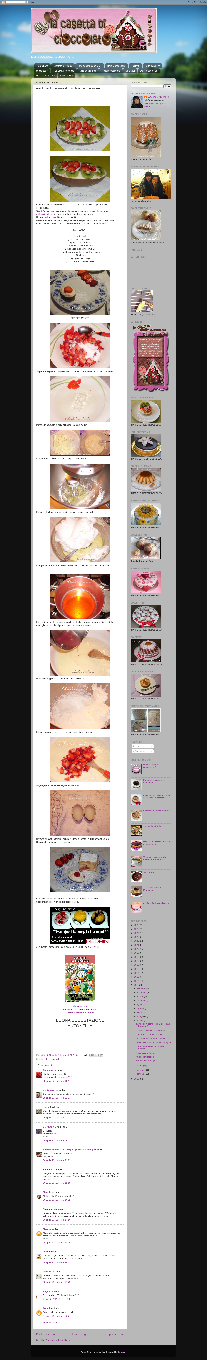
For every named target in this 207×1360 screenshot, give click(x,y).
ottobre (140, 996)
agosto (140, 1004)
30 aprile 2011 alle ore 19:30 (56, 1242)
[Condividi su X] (96, 1055)
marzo (140, 1066)
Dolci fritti (135, 66)
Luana (46, 1107)
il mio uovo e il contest (146, 1053)
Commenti (139, 751)
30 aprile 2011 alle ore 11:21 (56, 1160)
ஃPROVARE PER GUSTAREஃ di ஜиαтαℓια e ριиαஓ (68, 1150)
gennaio (141, 1074)
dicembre (141, 988)
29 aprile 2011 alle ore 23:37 (56, 1118)
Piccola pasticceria (111, 70)
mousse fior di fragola (146, 1061)
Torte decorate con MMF (90, 66)
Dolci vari (130, 70)
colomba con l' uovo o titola (149, 1034)
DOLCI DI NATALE (45, 75)
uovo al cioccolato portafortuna (150, 1030)
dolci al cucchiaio (52, 1059)
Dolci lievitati (66, 75)
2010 (137, 1079)
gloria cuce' (49, 1090)
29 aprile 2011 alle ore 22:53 (56, 1098)
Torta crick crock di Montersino (152, 888)
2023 (137, 937)
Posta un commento (49, 1322)
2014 (137, 973)
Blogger (121, 1352)
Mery (45, 1229)
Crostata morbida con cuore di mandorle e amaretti (156, 796)
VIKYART (94, 947)
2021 (137, 945)
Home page (42, 66)
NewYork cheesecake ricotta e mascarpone (156, 842)
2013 (137, 977)
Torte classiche (152, 66)
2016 (137, 965)
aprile (139, 1020)
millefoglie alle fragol (46, 214)
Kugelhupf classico (145, 1057)
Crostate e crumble (62, 66)
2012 (137, 981)
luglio (139, 1008)
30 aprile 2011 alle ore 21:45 (56, 1282)
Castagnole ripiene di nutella (156, 811)
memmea (47, 1271)
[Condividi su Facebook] (99, 1055)
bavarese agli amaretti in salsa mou (153, 1038)
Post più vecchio (113, 1334)
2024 (137, 933)
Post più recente (46, 1334)
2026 (137, 925)
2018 (137, 957)
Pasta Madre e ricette (63, 70)
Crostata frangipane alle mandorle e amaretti (154, 858)
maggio (140, 1016)
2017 (137, 961)
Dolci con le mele (87, 70)
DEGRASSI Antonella (158, 97)
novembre (142, 992)
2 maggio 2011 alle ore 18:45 (57, 1299)
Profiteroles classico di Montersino (154, 781)
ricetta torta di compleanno (156, 903)
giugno (140, 1012)
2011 (136, 985)
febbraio (141, 1070)
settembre (142, 1000)
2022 (137, 941)
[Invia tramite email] (90, 1055)
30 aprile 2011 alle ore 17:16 (56, 1220)
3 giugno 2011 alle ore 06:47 (56, 1316)
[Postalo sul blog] (93, 1055)
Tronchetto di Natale (153, 826)
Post (136, 746)
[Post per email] (85, 1055)
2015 (137, 969)
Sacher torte (149, 872)
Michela (47, 1192)
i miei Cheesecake (116, 66)
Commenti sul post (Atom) (58, 1340)
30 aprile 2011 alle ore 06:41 (56, 1140)
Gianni (46, 1308)
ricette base (42, 70)
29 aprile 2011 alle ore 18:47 (56, 1081)
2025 (137, 929)
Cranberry (48, 1070)
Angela (46, 1291)
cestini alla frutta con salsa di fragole (153, 1042)
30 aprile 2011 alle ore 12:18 (56, 1183)
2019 (137, 953)
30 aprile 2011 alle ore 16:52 (56, 1200)
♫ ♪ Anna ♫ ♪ (49, 1127)
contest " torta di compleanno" (151, 766)
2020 (137, 949)
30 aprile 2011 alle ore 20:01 (56, 1262)
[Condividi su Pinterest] (102, 1055)
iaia (45, 1251)
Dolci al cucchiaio (148, 70)
